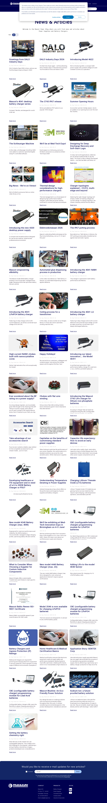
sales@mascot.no (45, 797)
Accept (68, 17)
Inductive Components (59, 797)
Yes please (30, 771)
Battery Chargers (58, 789)
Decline (80, 17)
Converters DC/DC (58, 793)
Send (77, 771)
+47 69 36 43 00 (44, 795)
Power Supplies (57, 791)
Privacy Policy (67, 776)
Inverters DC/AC (57, 795)
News (89, 3)
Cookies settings (56, 17)
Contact (94, 3)
